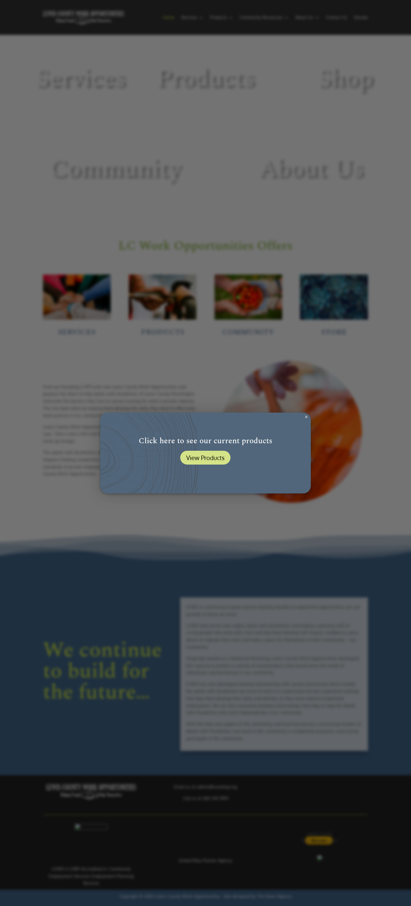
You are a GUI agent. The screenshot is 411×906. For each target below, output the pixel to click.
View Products (205, 458)
